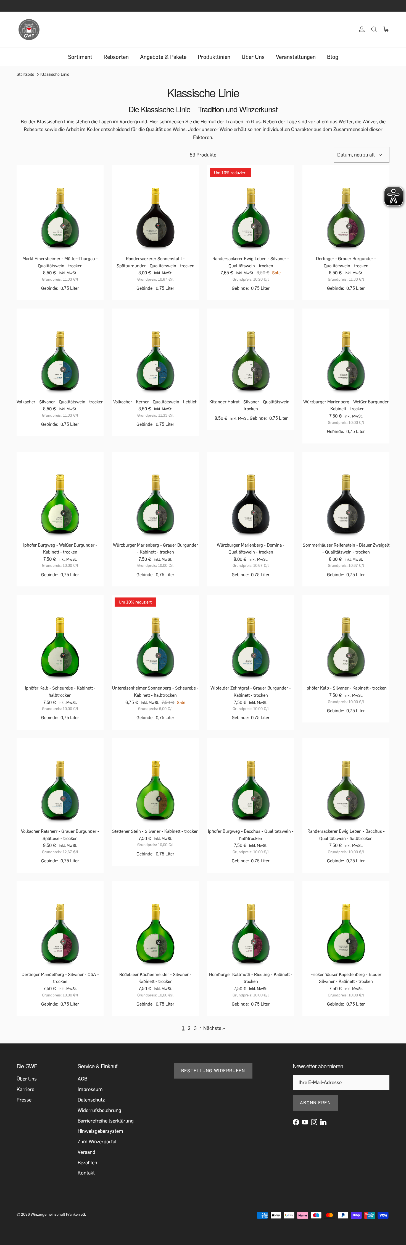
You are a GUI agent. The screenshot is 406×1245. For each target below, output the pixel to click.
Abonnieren (315, 1102)
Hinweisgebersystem (100, 1131)
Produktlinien (214, 57)
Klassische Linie (54, 74)
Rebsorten (116, 57)
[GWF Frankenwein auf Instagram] (314, 1122)
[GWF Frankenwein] (29, 29)
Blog (332, 57)
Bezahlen (87, 1163)
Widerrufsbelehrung (99, 1110)
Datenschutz (91, 1100)
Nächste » (214, 1028)
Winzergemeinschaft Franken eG (58, 1214)
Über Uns (253, 57)
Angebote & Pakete (163, 57)
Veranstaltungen (296, 57)
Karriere (25, 1089)
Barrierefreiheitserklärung (106, 1121)
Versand (86, 1152)
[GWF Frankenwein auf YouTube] (305, 1122)
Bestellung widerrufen (213, 1070)
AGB (82, 1079)
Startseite (25, 74)
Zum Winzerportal (97, 1142)
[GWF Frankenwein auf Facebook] (296, 1122)
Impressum (90, 1089)
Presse (24, 1100)
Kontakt (86, 1173)
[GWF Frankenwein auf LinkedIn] (323, 1122)
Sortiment (80, 57)
